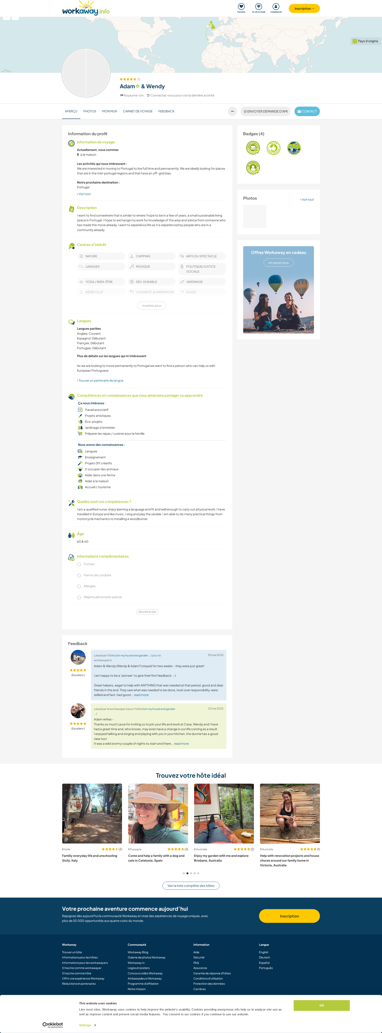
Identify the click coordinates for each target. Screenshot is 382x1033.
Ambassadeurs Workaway (145, 978)
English (263, 952)
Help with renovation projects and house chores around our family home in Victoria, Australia (223, 860)
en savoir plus (279, 262)
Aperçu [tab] (71, 111)
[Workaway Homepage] (86, 7)
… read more (140, 695)
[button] (184, 873)
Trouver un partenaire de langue (100, 380)
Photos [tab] (89, 111)
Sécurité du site (147, 611)
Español (264, 962)
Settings (85, 1025)
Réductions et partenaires (79, 983)
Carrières (199, 989)
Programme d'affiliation (143, 983)
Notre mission (137, 989)
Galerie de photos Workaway (147, 957)
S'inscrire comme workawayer (81, 968)
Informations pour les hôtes (80, 957)
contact (309, 111)
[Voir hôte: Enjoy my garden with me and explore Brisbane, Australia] (158, 814)
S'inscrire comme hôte (76, 973)
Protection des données (209, 983)
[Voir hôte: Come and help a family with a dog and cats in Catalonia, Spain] (92, 814)
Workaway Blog (138, 952)
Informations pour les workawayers (85, 962)
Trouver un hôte (72, 952)
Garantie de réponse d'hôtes (212, 973)
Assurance (200, 968)
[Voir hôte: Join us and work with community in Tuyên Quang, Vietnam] (290, 814)
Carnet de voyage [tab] (137, 111)
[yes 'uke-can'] (254, 216)
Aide (196, 952)
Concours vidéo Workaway (145, 973)
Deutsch (264, 957)
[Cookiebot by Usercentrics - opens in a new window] (52, 1025)
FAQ (196, 962)
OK (322, 1005)
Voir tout (307, 199)
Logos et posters (139, 968)
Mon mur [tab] (109, 111)
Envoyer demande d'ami (267, 111)
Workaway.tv (136, 962)
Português (266, 968)
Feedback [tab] (166, 111)
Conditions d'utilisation (208, 978)
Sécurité (199, 957)
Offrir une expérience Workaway (83, 978)
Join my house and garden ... (133, 655)
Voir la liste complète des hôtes (191, 885)
